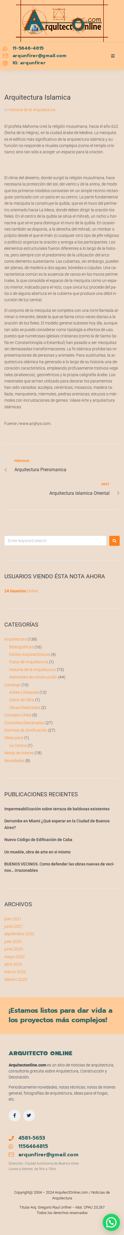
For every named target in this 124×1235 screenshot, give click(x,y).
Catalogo (12, 685)
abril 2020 (13, 964)
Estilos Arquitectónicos (29, 654)
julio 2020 (13, 941)
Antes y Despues (24, 692)
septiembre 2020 (19, 933)
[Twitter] (29, 1116)
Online (21, 591)
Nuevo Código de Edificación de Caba (38, 839)
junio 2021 (13, 926)
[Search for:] (55, 541)
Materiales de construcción (33, 677)
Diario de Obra (21, 699)
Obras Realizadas (24, 707)
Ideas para (13, 737)
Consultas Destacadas (24, 722)
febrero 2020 (15, 979)
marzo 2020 (15, 971)
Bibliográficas (21, 647)
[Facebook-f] (14, 1116)
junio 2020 (13, 949)
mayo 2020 (14, 956)
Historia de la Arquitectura (32, 109)
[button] (111, 1222)
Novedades (14, 760)
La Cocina (18, 745)
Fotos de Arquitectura (28, 662)
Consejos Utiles (17, 715)
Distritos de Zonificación (25, 730)
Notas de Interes (19, 753)
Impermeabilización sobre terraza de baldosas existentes (57, 809)
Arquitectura (15, 639)
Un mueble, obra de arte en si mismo (37, 852)
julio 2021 (13, 919)
